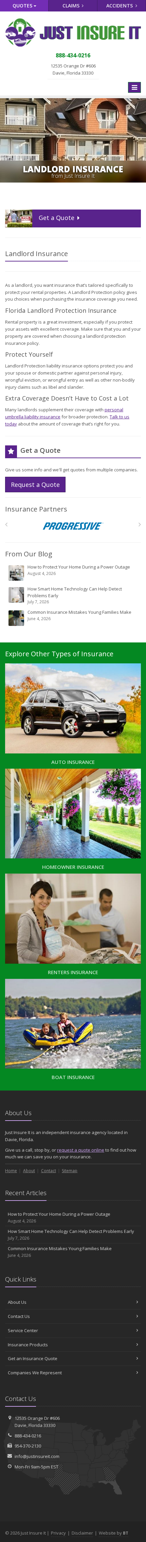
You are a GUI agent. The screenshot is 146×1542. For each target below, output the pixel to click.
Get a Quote (56, 218)
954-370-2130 (28, 1446)
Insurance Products (28, 1345)
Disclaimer (82, 1533)
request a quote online (80, 1150)
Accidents (120, 5)
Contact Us (19, 1316)
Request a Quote (35, 484)
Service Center (23, 1330)
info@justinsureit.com (37, 1456)
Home (11, 1171)
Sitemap (69, 1171)
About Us (17, 1302)
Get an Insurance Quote (32, 1358)
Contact (48, 1171)
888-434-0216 (28, 1436)
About (29, 1171)
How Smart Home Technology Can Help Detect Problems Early (75, 595)
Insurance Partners (36, 509)
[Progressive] (73, 526)
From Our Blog (28, 553)
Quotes (23, 5)
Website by (113, 1533)
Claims (71, 5)
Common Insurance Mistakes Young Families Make (79, 615)
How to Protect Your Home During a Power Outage (79, 570)
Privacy (58, 1533)
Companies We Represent (35, 1373)
